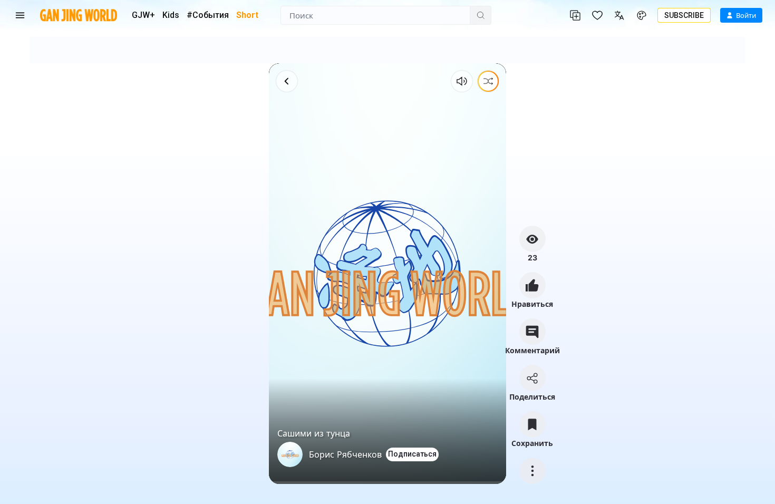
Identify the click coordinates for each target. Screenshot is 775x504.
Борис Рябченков (345, 454)
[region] (387, 273)
